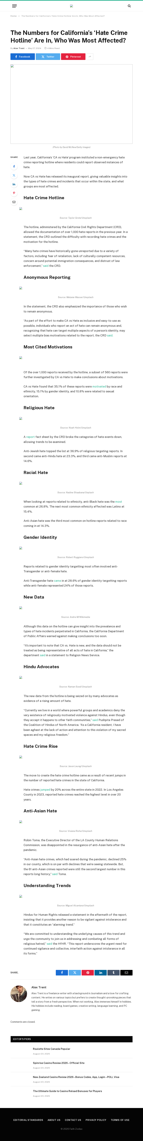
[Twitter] (13, 175)
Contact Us (73, 1120)
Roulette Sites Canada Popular (51, 1049)
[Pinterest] (13, 193)
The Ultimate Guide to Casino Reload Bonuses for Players (67, 1091)
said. (110, 335)
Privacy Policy (96, 1120)
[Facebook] (13, 166)
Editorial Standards (28, 1120)
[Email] (13, 201)
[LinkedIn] (13, 184)
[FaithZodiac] (71, 6)
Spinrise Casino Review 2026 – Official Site (58, 1063)
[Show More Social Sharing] (89, 56)
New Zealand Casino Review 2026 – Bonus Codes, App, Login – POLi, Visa (76, 1077)
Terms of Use (120, 1120)
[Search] (129, 6)
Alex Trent (18, 48)
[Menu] (14, 6)
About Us (54, 1120)
